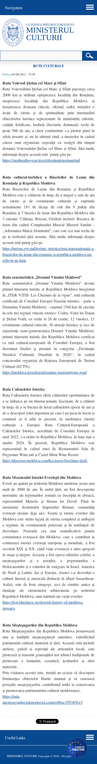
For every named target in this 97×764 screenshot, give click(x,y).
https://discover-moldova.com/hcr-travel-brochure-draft (45, 460)
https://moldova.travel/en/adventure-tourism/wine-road (44, 372)
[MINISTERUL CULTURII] (13, 44)
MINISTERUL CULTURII (50, 33)
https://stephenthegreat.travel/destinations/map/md (41, 160)
